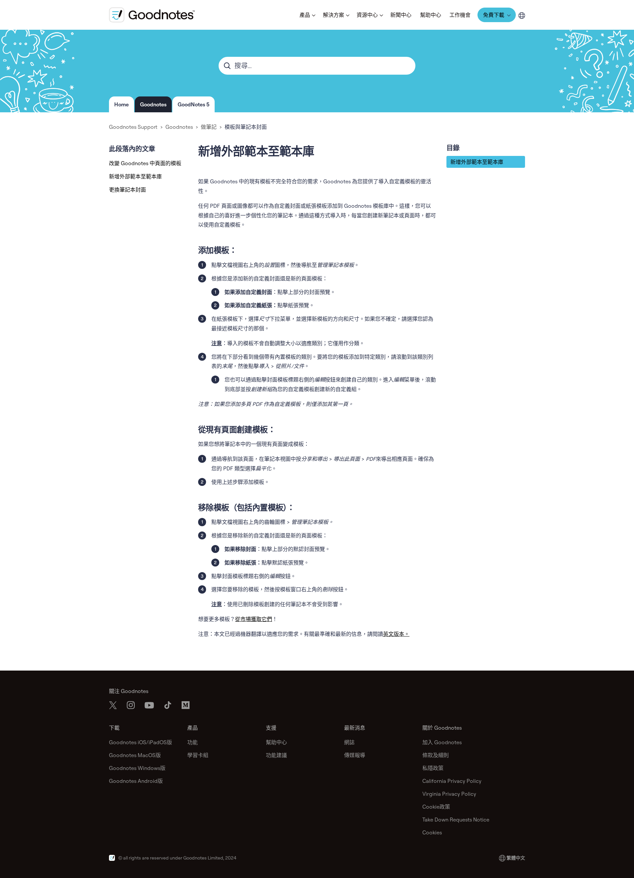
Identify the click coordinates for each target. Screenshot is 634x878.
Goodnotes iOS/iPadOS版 (140, 742)
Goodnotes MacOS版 (135, 755)
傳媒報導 (354, 755)
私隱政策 (432, 768)
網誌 (349, 742)
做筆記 (209, 127)
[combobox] (317, 65)
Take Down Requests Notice (455, 819)
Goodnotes (153, 104)
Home (121, 104)
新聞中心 (400, 15)
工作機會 (460, 15)
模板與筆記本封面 (246, 127)
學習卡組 (197, 755)
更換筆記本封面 (127, 189)
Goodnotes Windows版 (137, 768)
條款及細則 (435, 755)
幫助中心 (430, 15)
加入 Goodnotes (442, 742)
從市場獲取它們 (253, 619)
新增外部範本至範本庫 (135, 176)
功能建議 (276, 755)
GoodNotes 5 (193, 104)
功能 (192, 742)
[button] (307, 15)
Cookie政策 (436, 806)
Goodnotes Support (133, 127)
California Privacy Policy (451, 781)
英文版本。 (396, 634)
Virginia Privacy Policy (449, 793)
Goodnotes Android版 (136, 781)
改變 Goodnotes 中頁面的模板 (145, 163)
